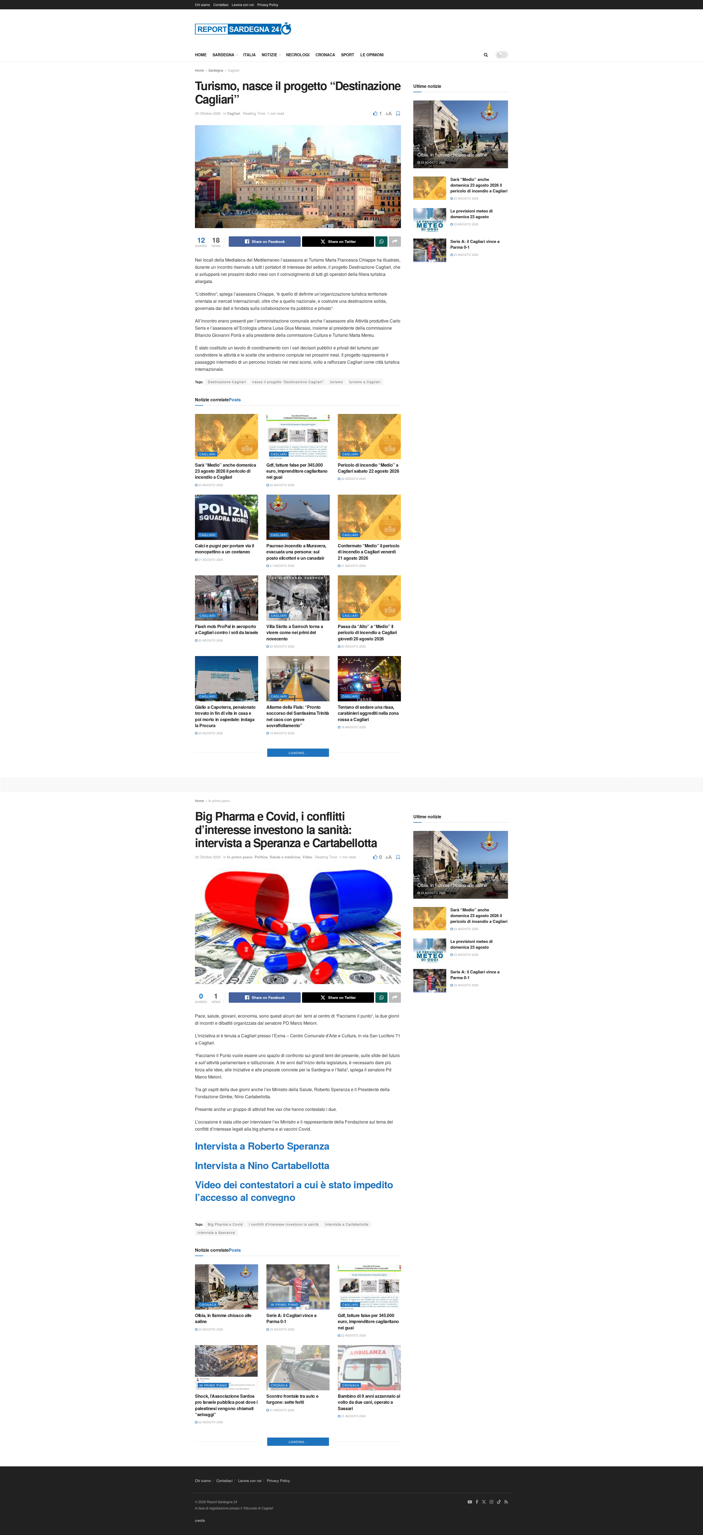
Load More (298, 914)
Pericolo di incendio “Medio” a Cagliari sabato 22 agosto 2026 (368, 468)
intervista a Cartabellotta (347, 1385)
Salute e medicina (285, 1018)
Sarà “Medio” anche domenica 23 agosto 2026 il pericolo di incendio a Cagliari (225, 471)
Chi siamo (202, 4)
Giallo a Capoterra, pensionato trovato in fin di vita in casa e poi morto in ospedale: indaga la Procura (225, 716)
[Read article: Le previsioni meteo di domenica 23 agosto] (429, 220)
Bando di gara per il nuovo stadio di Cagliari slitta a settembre (292, 808)
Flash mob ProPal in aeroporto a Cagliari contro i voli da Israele (226, 629)
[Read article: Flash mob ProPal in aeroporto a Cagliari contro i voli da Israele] (226, 597)
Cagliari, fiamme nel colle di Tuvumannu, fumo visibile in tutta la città (294, 888)
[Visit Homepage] (243, 28)
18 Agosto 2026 (210, 903)
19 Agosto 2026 (281, 733)
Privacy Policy (267, 4)
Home (201, 54)
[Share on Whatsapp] (381, 241)
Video (307, 1018)
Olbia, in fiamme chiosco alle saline (452, 154)
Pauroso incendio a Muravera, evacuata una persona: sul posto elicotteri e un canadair (296, 551)
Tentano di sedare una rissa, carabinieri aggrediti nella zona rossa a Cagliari (368, 713)
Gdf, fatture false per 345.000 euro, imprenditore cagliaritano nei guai (297, 471)
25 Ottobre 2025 (208, 113)
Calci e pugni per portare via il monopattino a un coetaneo (224, 548)
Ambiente (208, 872)
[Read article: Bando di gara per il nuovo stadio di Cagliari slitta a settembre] (298, 773)
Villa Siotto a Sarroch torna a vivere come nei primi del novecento (294, 632)
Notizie (269, 54)
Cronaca (325, 54)
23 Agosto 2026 (210, 485)
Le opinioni (372, 54)
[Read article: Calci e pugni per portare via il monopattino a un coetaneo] (226, 517)
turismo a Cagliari (365, 381)
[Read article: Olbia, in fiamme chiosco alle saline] (460, 134)
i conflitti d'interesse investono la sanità (284, 1385)
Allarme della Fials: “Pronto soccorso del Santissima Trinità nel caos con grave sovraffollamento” (297, 716)
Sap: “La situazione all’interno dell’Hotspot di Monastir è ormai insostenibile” (225, 808)
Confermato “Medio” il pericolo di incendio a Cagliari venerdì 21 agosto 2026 (368, 551)
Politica (261, 1018)
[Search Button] (486, 54)
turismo (336, 381)
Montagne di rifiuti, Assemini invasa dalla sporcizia (366, 885)
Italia (249, 54)
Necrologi (297, 54)
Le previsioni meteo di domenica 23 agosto (471, 214)
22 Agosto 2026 (281, 485)
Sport (347, 54)
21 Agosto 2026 (210, 559)
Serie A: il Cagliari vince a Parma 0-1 (475, 244)
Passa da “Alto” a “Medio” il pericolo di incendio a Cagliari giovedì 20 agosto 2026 (367, 632)
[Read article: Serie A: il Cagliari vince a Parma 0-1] (429, 250)
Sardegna (223, 54)
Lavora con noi (243, 4)
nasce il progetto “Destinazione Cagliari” (288, 381)
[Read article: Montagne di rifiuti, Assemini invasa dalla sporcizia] (369, 854)
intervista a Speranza (216, 1393)
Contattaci (220, 4)
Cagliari (233, 70)
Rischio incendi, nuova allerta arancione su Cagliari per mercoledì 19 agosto (367, 808)
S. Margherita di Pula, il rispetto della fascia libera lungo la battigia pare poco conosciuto (225, 888)
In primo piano (219, 962)
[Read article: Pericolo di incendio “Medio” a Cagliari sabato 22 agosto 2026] (369, 436)
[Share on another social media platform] (395, 241)
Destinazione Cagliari (227, 381)
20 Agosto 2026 (210, 640)
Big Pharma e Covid (225, 1385)
